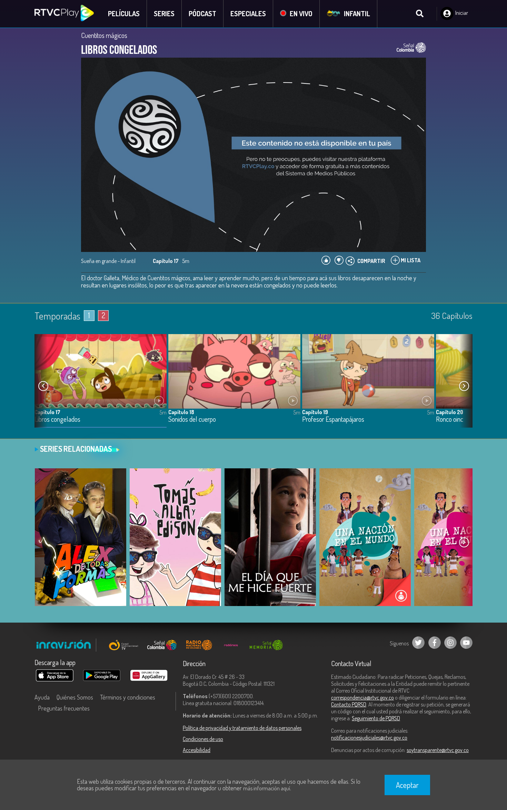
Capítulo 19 (315, 412)
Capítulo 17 (47, 412)
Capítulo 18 (181, 412)
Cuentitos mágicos (104, 35)
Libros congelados (57, 419)
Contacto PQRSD (348, 704)
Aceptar (407, 785)
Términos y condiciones (127, 697)
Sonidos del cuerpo (192, 419)
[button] (464, 386)
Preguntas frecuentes (64, 708)
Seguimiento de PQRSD (376, 718)
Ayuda (42, 697)
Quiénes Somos (75, 697)
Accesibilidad (196, 749)
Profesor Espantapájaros (333, 419)
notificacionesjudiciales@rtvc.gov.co (369, 737)
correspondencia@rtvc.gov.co (362, 697)
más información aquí (266, 788)
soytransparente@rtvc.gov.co (438, 749)
